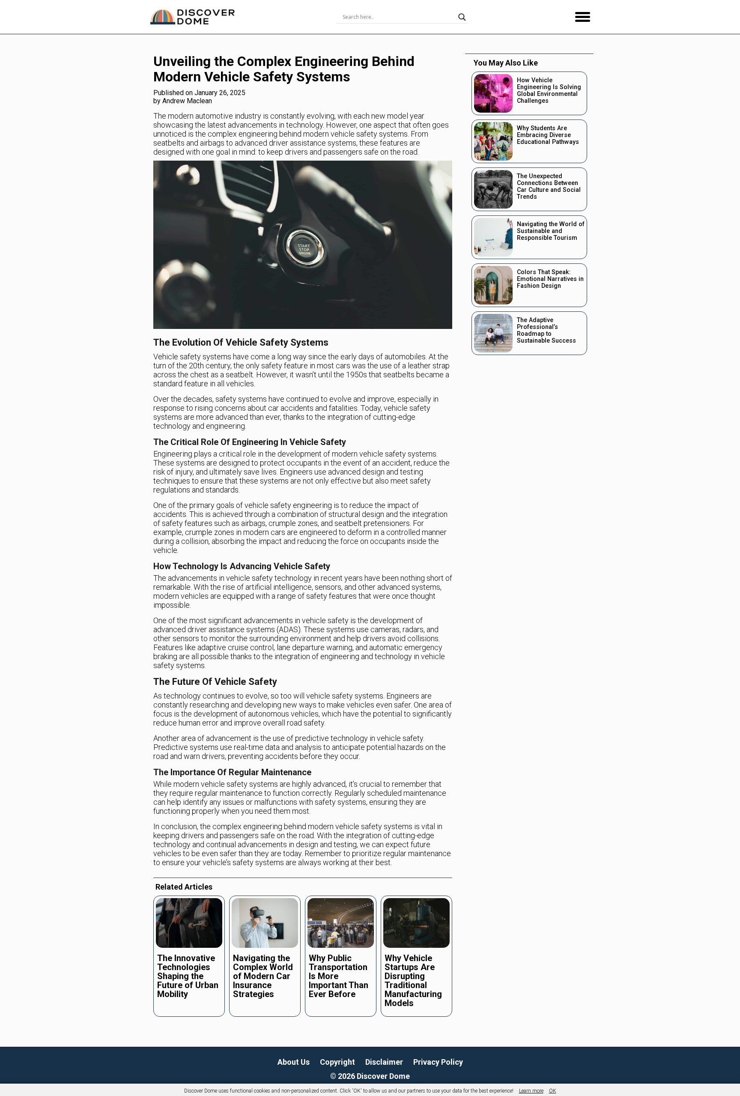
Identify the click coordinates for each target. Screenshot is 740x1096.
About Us (294, 1061)
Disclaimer (384, 1061)
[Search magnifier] (462, 17)
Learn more (531, 1091)
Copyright (337, 1061)
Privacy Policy (438, 1061)
